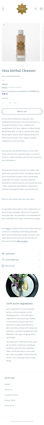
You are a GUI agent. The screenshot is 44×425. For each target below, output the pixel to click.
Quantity (5, 98)
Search (7, 384)
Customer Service (11, 395)
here (8, 228)
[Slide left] (16, 65)
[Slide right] (27, 65)
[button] (3, 9)
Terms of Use (9, 405)
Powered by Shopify (28, 421)
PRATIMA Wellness (18, 421)
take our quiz (22, 241)
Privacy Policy (10, 400)
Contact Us (9, 389)
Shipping (4, 87)
